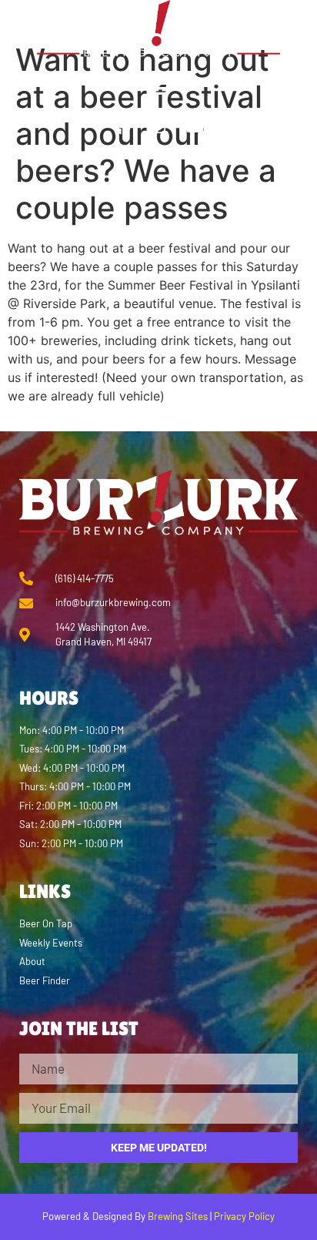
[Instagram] (158, 127)
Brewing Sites (178, 1216)
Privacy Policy (244, 1216)
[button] (159, 88)
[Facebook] (122, 127)
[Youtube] (195, 127)
